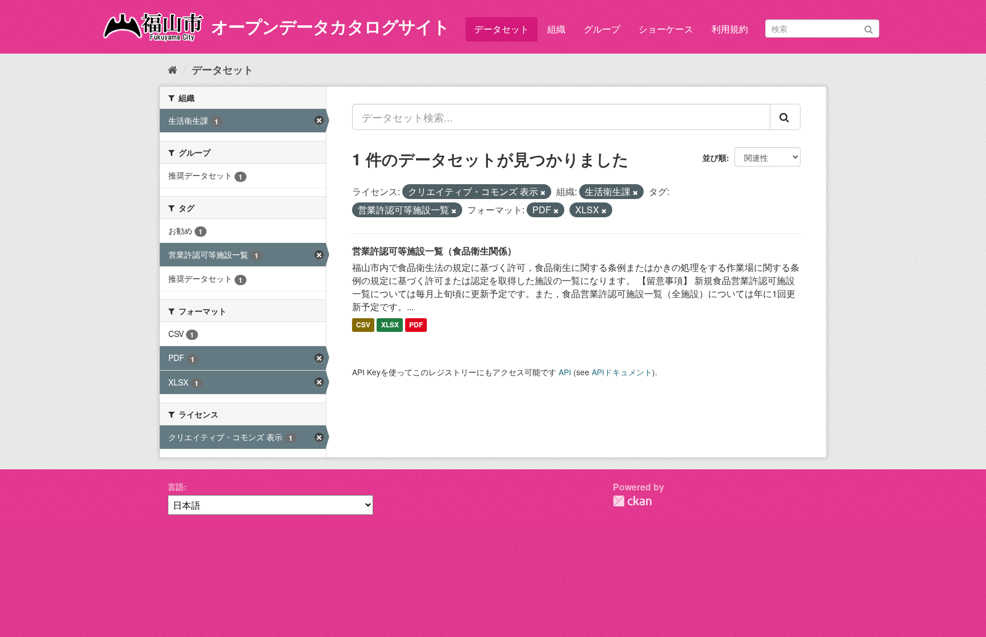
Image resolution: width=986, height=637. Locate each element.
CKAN (632, 501)
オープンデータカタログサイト (330, 26)
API (565, 372)
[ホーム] (172, 69)
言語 (176, 486)
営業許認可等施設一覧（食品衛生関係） (434, 250)
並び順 (714, 157)
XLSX (390, 325)
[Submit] (869, 28)
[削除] (542, 192)
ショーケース (666, 28)
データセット (501, 28)
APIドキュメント (622, 372)
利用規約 (730, 28)
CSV (363, 325)
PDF (416, 325)
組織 (556, 28)
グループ (602, 28)
